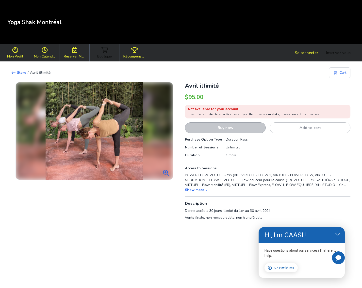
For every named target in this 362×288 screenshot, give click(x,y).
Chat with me (284, 268)
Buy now (225, 127)
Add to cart (310, 127)
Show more (194, 189)
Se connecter (306, 52)
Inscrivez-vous (338, 52)
